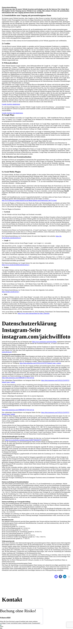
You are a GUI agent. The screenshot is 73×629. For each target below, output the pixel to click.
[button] (56, 576)
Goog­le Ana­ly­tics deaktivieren (11, 104)
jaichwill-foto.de (7, 352)
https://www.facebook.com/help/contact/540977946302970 (23, 440)
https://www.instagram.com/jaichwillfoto (44, 341)
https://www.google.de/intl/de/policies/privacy (15, 265)
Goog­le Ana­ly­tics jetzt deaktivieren (12, 113)
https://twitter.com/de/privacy (10, 292)
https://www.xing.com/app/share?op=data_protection (33, 313)
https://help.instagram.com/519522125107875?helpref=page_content (40, 363)
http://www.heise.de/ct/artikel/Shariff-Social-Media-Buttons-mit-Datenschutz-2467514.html (29, 200)
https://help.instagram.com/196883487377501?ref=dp (18, 378)
